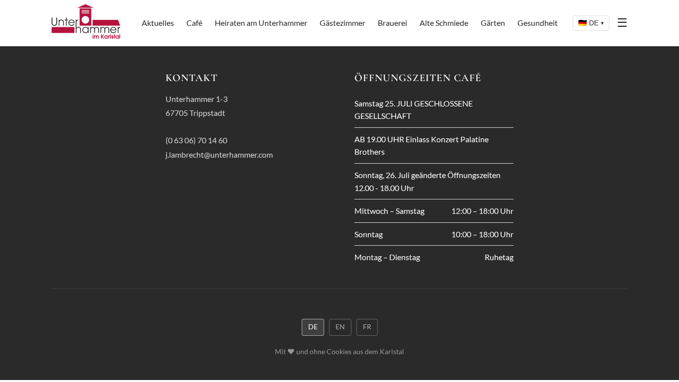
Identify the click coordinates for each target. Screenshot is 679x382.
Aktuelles (158, 22)
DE (313, 327)
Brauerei (392, 22)
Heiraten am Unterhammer (261, 22)
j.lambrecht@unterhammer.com (219, 154)
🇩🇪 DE (591, 23)
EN (340, 327)
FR (367, 327)
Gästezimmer (342, 22)
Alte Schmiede (444, 22)
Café (194, 22)
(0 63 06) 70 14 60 (196, 140)
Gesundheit (537, 22)
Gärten (493, 22)
